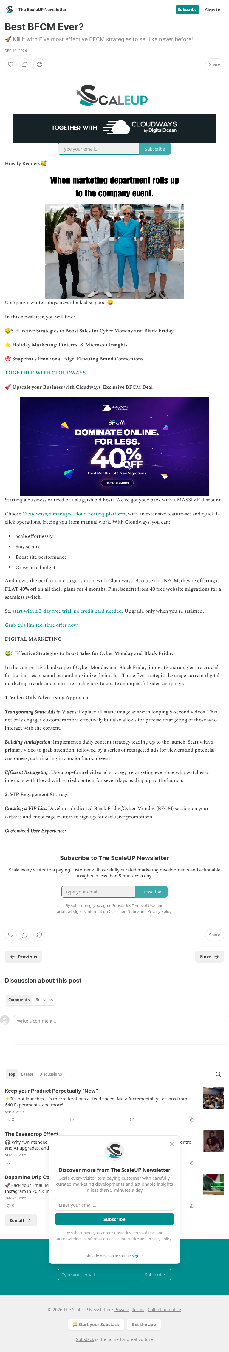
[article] (114, 1105)
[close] (172, 1144)
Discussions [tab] (50, 1074)
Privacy (121, 1309)
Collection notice (164, 1309)
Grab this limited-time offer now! (42, 625)
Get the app (144, 1324)
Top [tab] (11, 1074)
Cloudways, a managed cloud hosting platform (74, 514)
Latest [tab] (27, 1074)
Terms (138, 1309)
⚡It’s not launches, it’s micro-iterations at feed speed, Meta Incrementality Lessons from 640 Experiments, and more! (96, 1102)
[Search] (218, 1074)
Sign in (213, 10)
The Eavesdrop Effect (31, 1134)
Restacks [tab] (44, 999)
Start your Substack (98, 1324)
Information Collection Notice (112, 1238)
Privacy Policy (159, 1238)
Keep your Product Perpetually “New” (51, 1091)
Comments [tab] (19, 999)
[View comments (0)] (25, 64)
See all (17, 1220)
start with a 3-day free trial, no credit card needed (67, 611)
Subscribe (187, 9)
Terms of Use (143, 1232)
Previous (27, 957)
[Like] (11, 64)
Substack (85, 1339)
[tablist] (30, 1000)
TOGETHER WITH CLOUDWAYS (45, 373)
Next (205, 957)
